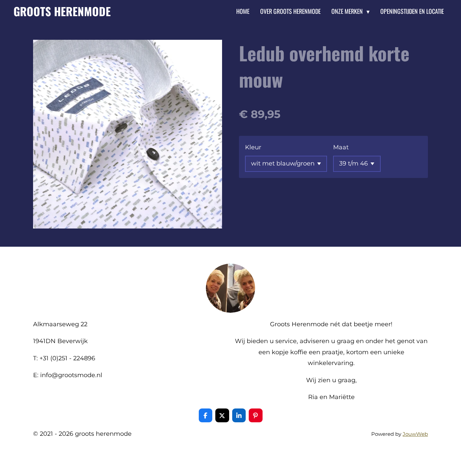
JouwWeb (415, 434)
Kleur (253, 147)
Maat (341, 147)
